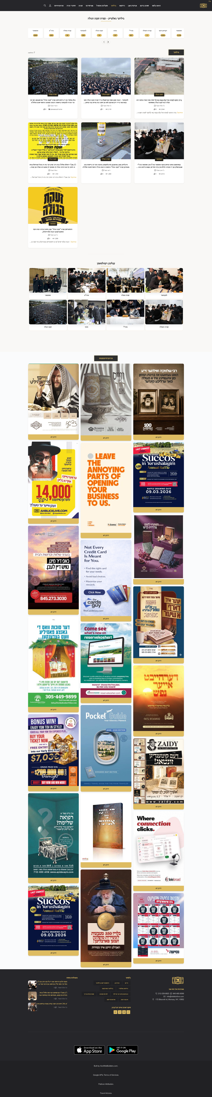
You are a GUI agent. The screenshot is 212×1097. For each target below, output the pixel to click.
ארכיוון (117, 983)
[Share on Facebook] (124, 1012)
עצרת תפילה (53, 94)
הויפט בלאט (156, 6)
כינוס (86, 327)
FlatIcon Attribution (105, 1084)
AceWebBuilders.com (109, 1065)
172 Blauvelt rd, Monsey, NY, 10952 (169, 999)
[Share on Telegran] (120, 1012)
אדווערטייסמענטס (106, 358)
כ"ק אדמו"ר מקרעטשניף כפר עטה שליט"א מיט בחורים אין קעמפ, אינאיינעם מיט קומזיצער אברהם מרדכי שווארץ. (52, 995)
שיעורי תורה (71, 6)
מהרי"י (125, 327)
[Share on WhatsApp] (115, 1012)
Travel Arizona (106, 1093)
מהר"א (86, 295)
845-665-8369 (178, 993)
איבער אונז (124, 999)
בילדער (113, 6)
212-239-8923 (163, 993)
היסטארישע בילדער (102, 983)
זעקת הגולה (106, 94)
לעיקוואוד (164, 295)
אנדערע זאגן (132, 6)
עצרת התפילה (164, 327)
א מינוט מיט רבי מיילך (120, 994)
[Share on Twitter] (128, 1012)
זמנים (81, 6)
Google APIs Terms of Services (106, 1075)
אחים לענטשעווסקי (56, 109)
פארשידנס (89, 6)
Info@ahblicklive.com (175, 996)
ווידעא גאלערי (123, 988)
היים (126, 983)
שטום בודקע (144, 6)
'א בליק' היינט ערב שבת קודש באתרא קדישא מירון (52, 1004)
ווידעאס (122, 6)
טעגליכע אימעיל (102, 6)
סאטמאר (159, 159)
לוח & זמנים (104, 994)
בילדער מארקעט (107, 988)
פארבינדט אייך (89, 994)
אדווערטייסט (59, 6)
